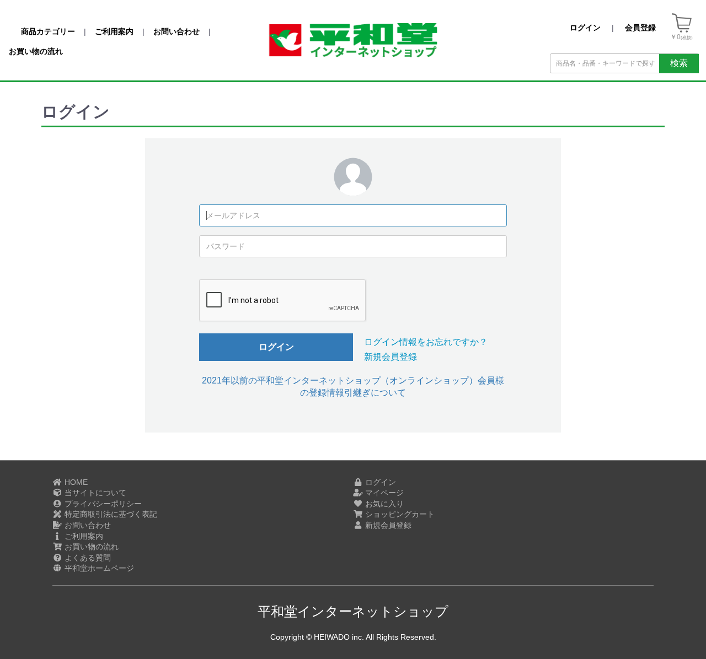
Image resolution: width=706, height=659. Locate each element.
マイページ (383, 492)
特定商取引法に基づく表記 (109, 514)
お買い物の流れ (90, 546)
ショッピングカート (399, 514)
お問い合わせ (86, 525)
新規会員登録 (390, 356)
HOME (75, 482)
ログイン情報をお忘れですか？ (426, 342)
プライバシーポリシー (102, 503)
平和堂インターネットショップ (353, 611)
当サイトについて (94, 492)
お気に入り (383, 503)
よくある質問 (86, 557)
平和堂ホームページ (98, 568)
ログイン (276, 347)
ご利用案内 (82, 536)
